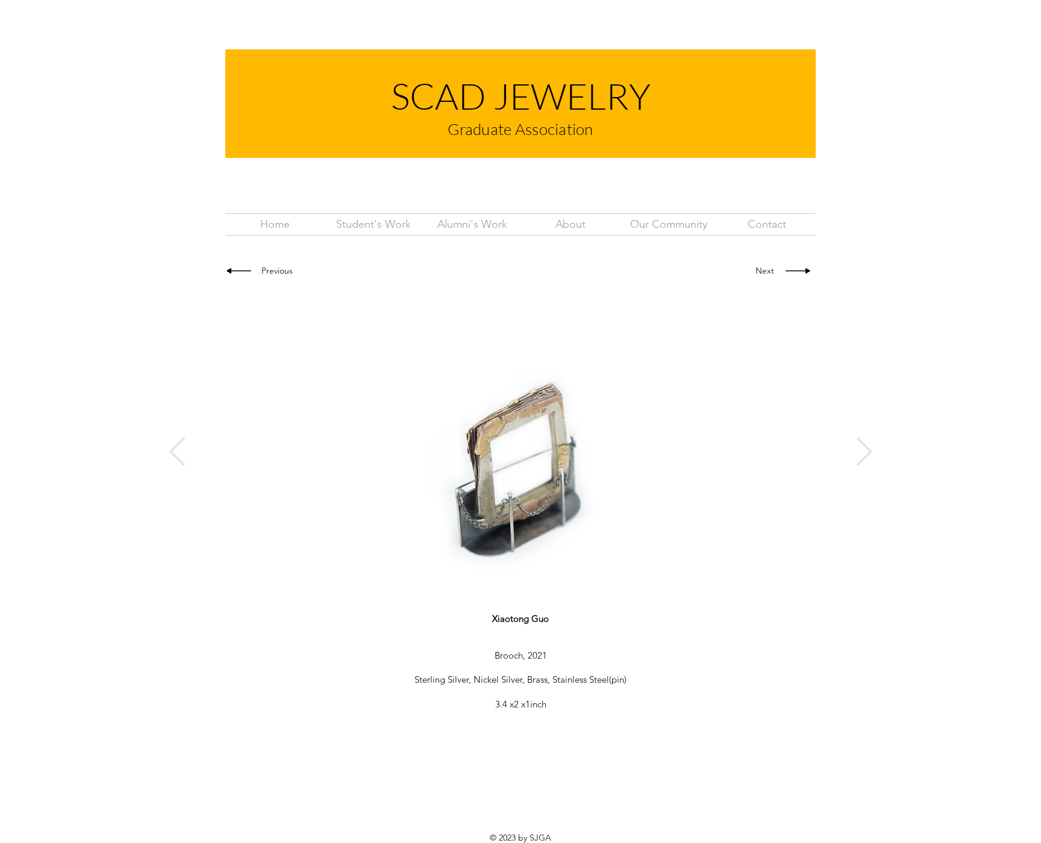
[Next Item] (864, 452)
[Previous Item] (177, 452)
